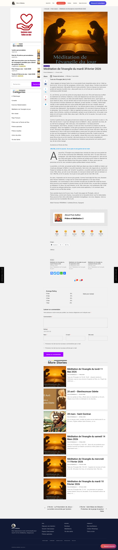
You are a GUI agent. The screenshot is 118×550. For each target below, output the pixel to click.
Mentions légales (45, 540)
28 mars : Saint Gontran (79, 414)
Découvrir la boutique (98, 3)
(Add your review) (88, 294)
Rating (46, 329)
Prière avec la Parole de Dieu (20, 122)
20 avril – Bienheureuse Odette (82, 391)
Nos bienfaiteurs (92, 526)
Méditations (67, 529)
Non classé (46, 65)
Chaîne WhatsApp (92, 529)
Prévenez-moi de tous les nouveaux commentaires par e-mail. (63, 344)
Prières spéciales (17, 126)
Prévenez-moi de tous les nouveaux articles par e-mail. (61, 348)
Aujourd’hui (48, 3)
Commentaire (48, 316)
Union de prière (16, 135)
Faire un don (91, 531)
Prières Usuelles (16, 131)
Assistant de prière (61, 3)
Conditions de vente (59, 540)
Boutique (69, 3)
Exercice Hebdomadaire (19, 105)
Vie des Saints (16, 139)
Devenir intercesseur (48, 529)
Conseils (14, 100)
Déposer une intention (48, 526)
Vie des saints (68, 531)
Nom (45, 334)
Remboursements (67, 540)
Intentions (75, 3)
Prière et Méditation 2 (48, 72)
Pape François (16, 118)
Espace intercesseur (83, 3)
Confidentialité (52, 540)
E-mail (68, 334)
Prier (53, 3)
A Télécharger (16, 96)
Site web (90, 334)
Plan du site (74, 540)
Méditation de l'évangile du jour (21, 109)
